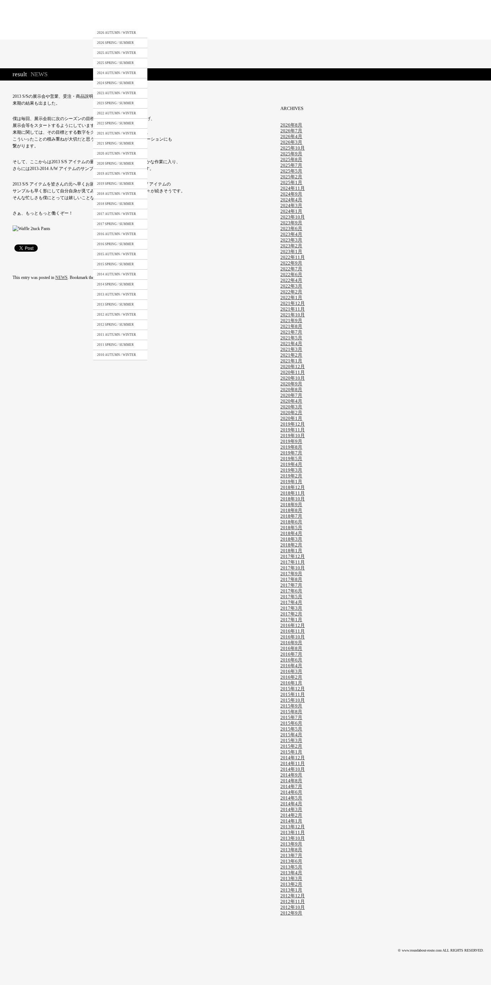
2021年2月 (291, 355)
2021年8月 (291, 326)
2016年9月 (291, 642)
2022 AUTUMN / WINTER (116, 113)
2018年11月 (292, 493)
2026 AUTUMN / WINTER (116, 33)
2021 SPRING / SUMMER (115, 143)
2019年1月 (291, 481)
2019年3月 (291, 470)
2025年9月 (291, 153)
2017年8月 (291, 579)
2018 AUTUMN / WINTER (116, 194)
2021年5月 (291, 337)
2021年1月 (291, 360)
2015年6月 (291, 723)
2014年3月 (291, 809)
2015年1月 (291, 752)
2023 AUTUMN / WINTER (116, 93)
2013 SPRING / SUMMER (115, 304)
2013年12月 (292, 826)
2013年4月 (291, 872)
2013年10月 (292, 838)
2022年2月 (291, 291)
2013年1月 (291, 890)
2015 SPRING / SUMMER (115, 264)
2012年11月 (292, 901)
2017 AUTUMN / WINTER (116, 214)
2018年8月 (291, 510)
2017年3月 (291, 608)
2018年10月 (292, 498)
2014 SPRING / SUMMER (115, 284)
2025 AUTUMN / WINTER (116, 53)
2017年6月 (291, 591)
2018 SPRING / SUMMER (115, 204)
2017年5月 (291, 596)
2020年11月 (292, 372)
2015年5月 (291, 729)
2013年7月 (291, 855)
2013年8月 (291, 849)
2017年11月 (292, 562)
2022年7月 (291, 268)
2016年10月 (292, 637)
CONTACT (218, 19)
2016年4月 (291, 665)
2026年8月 (291, 125)
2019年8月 (291, 447)
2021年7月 (291, 332)
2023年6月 (291, 228)
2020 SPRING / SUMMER (115, 163)
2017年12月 (292, 556)
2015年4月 (291, 734)
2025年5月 (291, 171)
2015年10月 (292, 700)
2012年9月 (291, 913)
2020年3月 (291, 406)
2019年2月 (291, 475)
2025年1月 (291, 182)
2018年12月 (292, 487)
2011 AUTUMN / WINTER (116, 334)
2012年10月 (292, 907)
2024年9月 (291, 194)
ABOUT (152, 19)
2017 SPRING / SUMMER (115, 224)
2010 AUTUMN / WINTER (116, 355)
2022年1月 (291, 297)
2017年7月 (291, 585)
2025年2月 (291, 176)
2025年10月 (292, 148)
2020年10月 (292, 378)
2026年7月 (291, 130)
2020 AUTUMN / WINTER (116, 153)
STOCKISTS (184, 19)
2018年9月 (291, 504)
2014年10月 (292, 769)
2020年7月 (291, 395)
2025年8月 (291, 159)
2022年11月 (292, 257)
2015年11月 (292, 694)
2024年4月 (291, 199)
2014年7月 (291, 786)
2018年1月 (291, 550)
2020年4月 (291, 401)
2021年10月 (292, 314)
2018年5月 (291, 527)
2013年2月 (291, 884)
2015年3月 (291, 740)
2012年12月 (292, 895)
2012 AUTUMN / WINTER (116, 314)
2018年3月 (291, 539)
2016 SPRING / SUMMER (115, 244)
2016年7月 (291, 654)
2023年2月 (291, 245)
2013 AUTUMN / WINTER (116, 294)
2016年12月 (292, 625)
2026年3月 (291, 142)
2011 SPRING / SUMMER (115, 345)
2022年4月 (291, 280)
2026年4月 (291, 136)
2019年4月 (291, 464)
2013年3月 (291, 878)
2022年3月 (291, 286)
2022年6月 (291, 274)
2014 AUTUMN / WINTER (116, 274)
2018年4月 (291, 533)
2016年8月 (291, 648)
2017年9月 (291, 573)
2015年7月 (291, 717)
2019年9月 (291, 441)
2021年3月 (291, 349)
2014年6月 (291, 792)
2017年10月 (292, 568)
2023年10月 (292, 217)
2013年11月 (292, 832)
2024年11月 (292, 188)
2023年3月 (291, 240)
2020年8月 (291, 389)
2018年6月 (291, 521)
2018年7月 (291, 516)
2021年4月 (291, 343)
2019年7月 (291, 452)
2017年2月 (291, 614)
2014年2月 (291, 815)
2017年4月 (291, 602)
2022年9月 (291, 263)
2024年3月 (291, 205)
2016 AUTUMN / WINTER (116, 234)
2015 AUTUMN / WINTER (116, 254)
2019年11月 (292, 429)
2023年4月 (291, 234)
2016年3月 (291, 671)
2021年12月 (292, 303)
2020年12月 (292, 366)
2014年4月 (291, 803)
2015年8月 (291, 711)
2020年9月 (291, 383)
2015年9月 (291, 706)
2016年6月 (291, 660)
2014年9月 (291, 775)
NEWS (250, 19)
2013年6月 (291, 861)
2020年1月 (291, 418)
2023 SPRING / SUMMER (115, 103)
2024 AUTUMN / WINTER (116, 73)
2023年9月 (291, 222)
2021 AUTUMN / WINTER (116, 133)
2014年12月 (292, 757)
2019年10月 (292, 435)
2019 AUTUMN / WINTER (116, 173)
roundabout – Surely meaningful (42, 19)
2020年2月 (291, 412)
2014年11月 (292, 763)
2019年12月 (292, 424)
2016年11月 (292, 631)
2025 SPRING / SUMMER (115, 63)
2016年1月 (291, 683)
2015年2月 (291, 746)
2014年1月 (291, 821)
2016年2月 (291, 677)
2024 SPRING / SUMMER (115, 83)
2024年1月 (291, 211)
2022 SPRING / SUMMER (115, 123)
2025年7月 (291, 165)
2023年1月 (291, 251)
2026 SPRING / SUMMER (115, 43)
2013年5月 (291, 867)
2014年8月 (291, 780)
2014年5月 (291, 798)
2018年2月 (291, 545)
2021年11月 (292, 309)
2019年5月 (291, 458)
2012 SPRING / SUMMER (115, 324)
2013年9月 (291, 844)
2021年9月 (291, 320)
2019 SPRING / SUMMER (115, 183)
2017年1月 (291, 619)
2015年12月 (292, 688)
